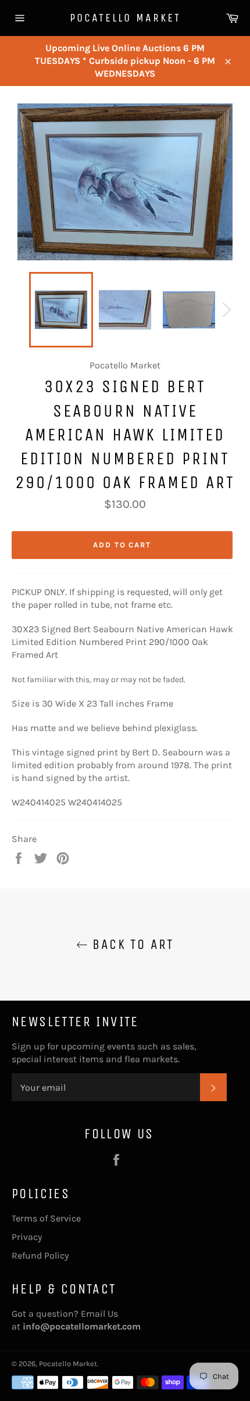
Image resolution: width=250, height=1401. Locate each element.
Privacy (27, 1236)
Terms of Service (46, 1218)
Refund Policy (40, 1255)
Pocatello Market (125, 17)
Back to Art (131, 944)
